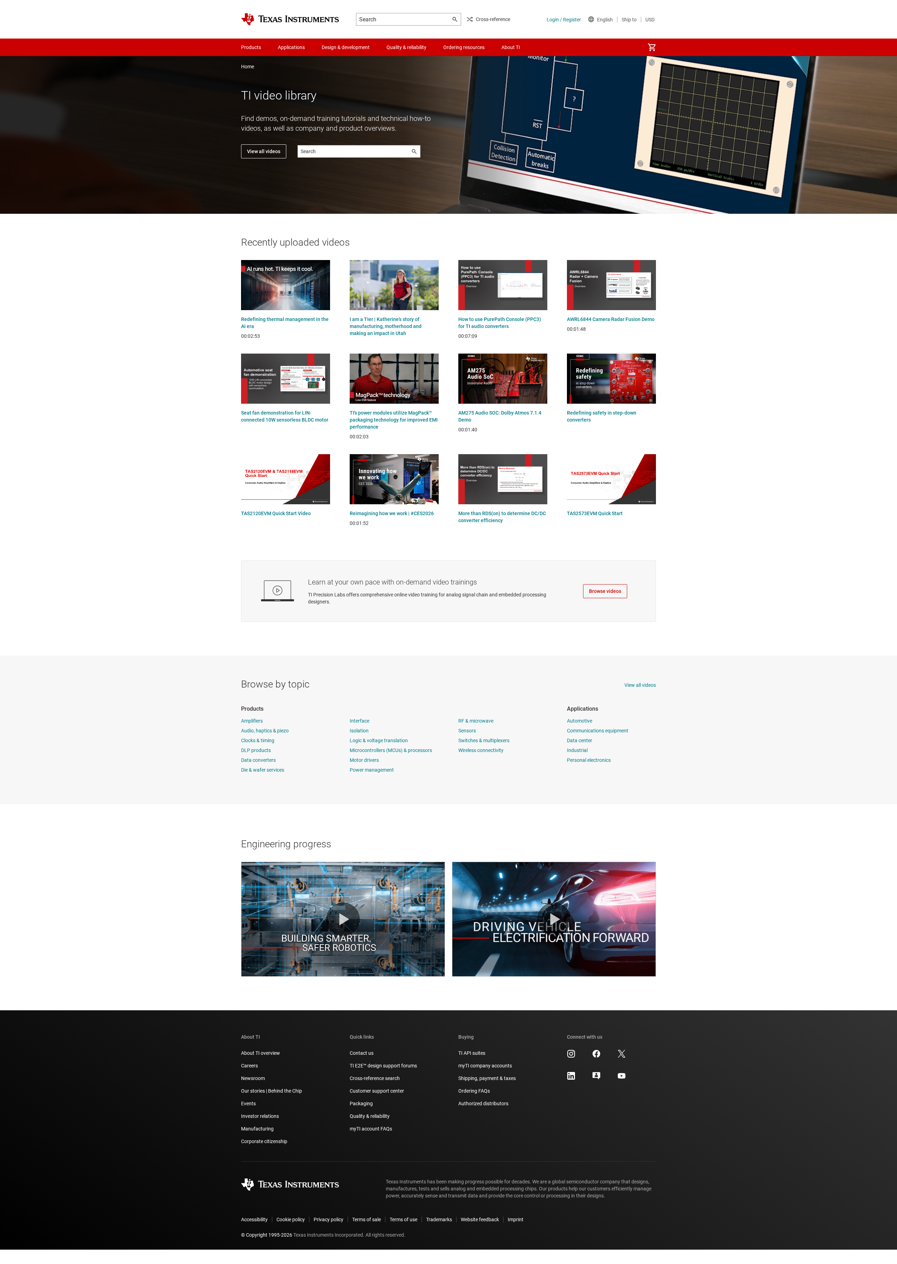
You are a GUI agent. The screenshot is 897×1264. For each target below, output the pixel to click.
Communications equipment (597, 730)
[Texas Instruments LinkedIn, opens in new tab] (571, 1078)
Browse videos (605, 591)
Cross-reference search (375, 1078)
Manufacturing (257, 1129)
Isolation (359, 730)
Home (247, 66)
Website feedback (480, 1219)
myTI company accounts (485, 1065)
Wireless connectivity (481, 750)
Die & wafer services (262, 770)
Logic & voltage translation (379, 740)
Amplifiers (252, 721)
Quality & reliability (370, 1116)
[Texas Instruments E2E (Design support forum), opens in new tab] (596, 1078)
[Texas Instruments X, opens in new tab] (621, 1056)
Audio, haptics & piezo (265, 730)
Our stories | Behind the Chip (271, 1091)
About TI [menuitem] (510, 47)
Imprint (515, 1219)
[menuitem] (651, 47)
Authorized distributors (483, 1103)
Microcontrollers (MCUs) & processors (391, 750)
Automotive (579, 721)
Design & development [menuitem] (346, 47)
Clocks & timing (257, 740)
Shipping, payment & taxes (487, 1078)
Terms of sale (366, 1219)
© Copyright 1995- (266, 1235)
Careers (249, 1065)
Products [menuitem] (251, 47)
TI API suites (471, 1053)
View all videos (263, 151)
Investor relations (260, 1116)
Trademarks (439, 1219)
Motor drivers (364, 760)
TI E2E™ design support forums (383, 1065)
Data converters (258, 760)
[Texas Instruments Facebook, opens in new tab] (596, 1056)
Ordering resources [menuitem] (464, 47)
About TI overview (260, 1053)
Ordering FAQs (474, 1091)
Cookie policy (290, 1219)
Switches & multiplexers (483, 740)
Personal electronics (589, 760)
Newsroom (253, 1078)
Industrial (577, 750)
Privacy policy (328, 1219)
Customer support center (377, 1091)
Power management (372, 770)
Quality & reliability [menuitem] (406, 47)
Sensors (467, 730)
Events (248, 1103)
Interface (359, 721)
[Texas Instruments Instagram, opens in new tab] (571, 1056)
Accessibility (254, 1219)
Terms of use (403, 1219)
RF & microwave (475, 721)
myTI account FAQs (371, 1129)
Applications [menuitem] (291, 47)
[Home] (290, 19)
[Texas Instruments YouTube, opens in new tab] (621, 1078)
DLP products (256, 750)
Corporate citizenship (264, 1141)
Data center (579, 740)
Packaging (361, 1103)
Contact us (362, 1053)
